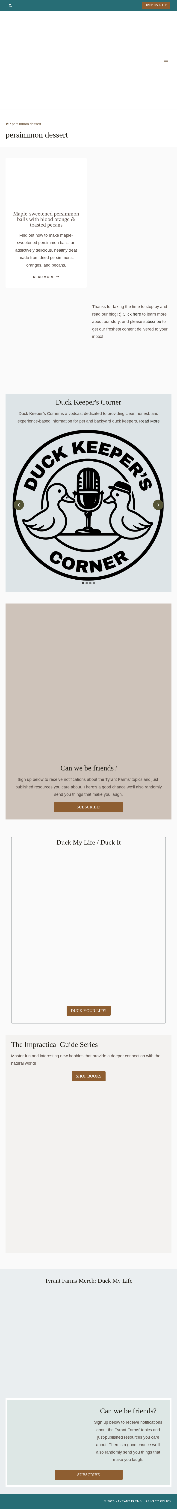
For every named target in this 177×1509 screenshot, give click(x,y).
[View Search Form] (10, 5)
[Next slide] (158, 505)
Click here (132, 314)
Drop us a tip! (156, 5)
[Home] (7, 124)
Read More (46, 277)
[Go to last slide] (19, 505)
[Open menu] (166, 60)
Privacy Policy (158, 1501)
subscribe (152, 321)
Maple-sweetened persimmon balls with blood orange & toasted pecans (46, 219)
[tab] (83, 583)
